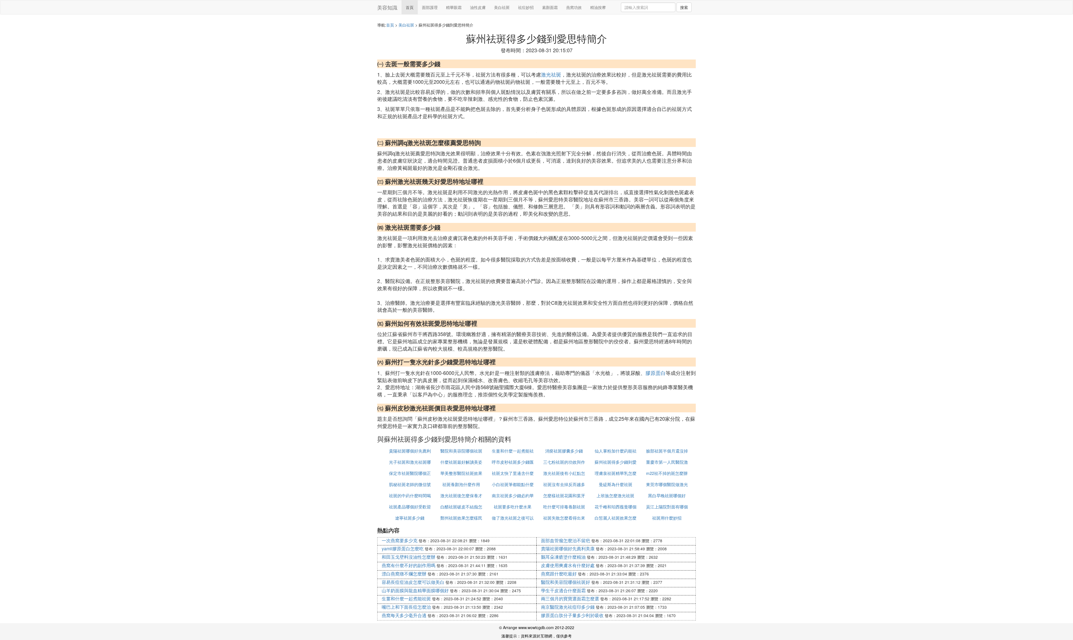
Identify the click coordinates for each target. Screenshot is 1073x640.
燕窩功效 (574, 7)
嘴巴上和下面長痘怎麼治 (406, 607)
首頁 (410, 7)
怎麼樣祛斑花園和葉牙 (564, 495)
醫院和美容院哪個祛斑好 (565, 582)
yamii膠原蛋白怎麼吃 (403, 548)
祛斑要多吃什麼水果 (512, 507)
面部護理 (430, 7)
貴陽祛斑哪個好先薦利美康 (568, 548)
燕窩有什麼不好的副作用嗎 (408, 565)
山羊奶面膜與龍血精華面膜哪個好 (415, 590)
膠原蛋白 (655, 372)
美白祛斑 (502, 7)
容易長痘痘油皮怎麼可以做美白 (413, 582)
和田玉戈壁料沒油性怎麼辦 (408, 557)
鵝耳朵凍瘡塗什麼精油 (563, 557)
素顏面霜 (550, 7)
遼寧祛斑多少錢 (409, 518)
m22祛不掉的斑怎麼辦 (667, 473)
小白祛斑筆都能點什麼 (513, 484)
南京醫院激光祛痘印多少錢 (568, 607)
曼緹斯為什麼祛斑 (615, 484)
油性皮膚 (478, 7)
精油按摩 (598, 7)
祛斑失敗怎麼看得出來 (564, 518)
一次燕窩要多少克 (399, 540)
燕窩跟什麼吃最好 (559, 573)
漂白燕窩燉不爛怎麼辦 (404, 573)
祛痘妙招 (526, 7)
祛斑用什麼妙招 (667, 518)
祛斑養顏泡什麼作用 (461, 484)
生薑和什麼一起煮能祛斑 (406, 598)
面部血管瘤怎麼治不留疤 (565, 540)
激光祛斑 (551, 74)
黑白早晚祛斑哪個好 (667, 495)
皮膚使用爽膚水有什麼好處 (568, 565)
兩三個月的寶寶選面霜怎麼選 (570, 598)
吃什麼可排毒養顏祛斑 (564, 507)
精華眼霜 (454, 7)
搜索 (684, 7)
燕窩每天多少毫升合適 (404, 615)
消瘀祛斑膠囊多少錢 (564, 451)
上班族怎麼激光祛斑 (615, 495)
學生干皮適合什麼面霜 (563, 590)
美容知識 (387, 7)
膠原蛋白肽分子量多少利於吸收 (572, 615)
